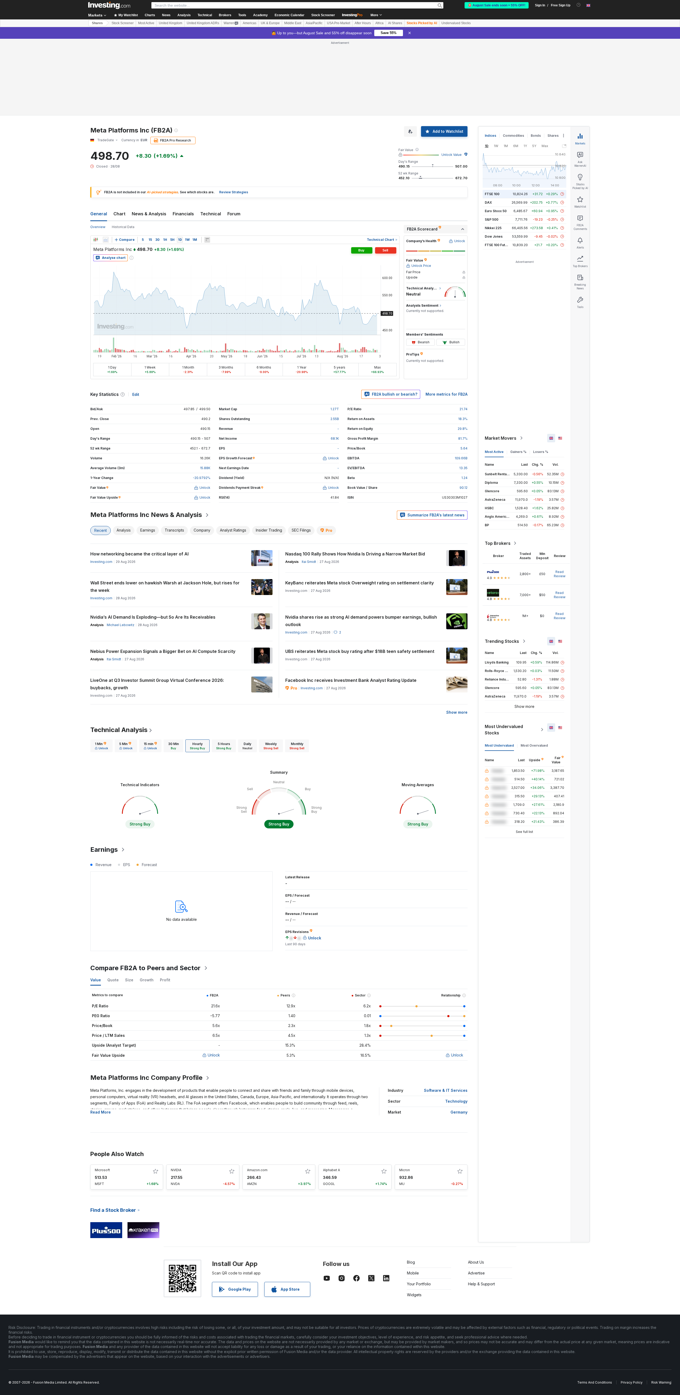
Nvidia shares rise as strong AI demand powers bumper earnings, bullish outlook (361, 620)
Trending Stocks (502, 641)
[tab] (101, 745)
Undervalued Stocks (456, 23)
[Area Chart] (106, 240)
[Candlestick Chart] (96, 240)
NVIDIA (176, 1170)
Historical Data (123, 227)
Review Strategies (233, 192)
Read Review (560, 574)
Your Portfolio (419, 1284)
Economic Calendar (289, 15)
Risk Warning (661, 1382)
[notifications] (579, 4)
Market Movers (500, 438)
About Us (476, 1262)
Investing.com (101, 562)
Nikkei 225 (493, 228)
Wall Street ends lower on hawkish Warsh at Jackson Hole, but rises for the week (165, 586)
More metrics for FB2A (447, 394)
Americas (249, 23)
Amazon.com (257, 1170)
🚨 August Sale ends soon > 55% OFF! (496, 5)
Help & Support (481, 1284)
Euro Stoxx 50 (496, 211)
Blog (411, 1262)
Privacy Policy (632, 1382)
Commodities (513, 136)
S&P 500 (491, 219)
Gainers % (518, 452)
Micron (404, 1170)
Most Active (146, 23)
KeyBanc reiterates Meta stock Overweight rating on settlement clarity (359, 582)
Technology (456, 1101)
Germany (459, 1112)
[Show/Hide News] (207, 240)
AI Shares (395, 23)
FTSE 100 (492, 194)
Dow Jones (494, 236)
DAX (488, 202)
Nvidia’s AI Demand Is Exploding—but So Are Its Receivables (152, 617)
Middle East (292, 23)
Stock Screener (323, 15)
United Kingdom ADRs (203, 23)
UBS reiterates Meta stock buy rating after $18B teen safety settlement (359, 651)
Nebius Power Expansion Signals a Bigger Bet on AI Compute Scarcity (162, 651)
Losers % (540, 452)
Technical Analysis (118, 730)
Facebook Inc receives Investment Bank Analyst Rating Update (350, 680)
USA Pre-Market (338, 23)
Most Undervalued (499, 745)
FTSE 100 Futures (498, 245)
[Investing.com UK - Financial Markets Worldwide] (109, 5)
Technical (210, 213)
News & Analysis (149, 213)
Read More (100, 1112)
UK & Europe (270, 23)
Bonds (536, 136)
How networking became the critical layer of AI (139, 554)
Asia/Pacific (314, 23)
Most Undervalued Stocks (504, 729)
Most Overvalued (534, 745)
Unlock (214, 1055)
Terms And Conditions (594, 1382)
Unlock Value (451, 155)
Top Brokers (498, 543)
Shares (97, 23)
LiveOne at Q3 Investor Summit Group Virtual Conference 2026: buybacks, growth (157, 684)
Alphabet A (331, 1170)
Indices (490, 136)
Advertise (476, 1273)
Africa (379, 23)
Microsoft (102, 1170)
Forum (233, 213)
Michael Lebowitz (120, 625)
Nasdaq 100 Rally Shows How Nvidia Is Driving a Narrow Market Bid (355, 554)
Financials (183, 213)
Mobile (413, 1273)
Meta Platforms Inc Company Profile (146, 1077)
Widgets (414, 1295)
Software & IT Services (446, 1090)
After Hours (363, 23)
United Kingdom (170, 23)
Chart (119, 213)
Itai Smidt (309, 562)
